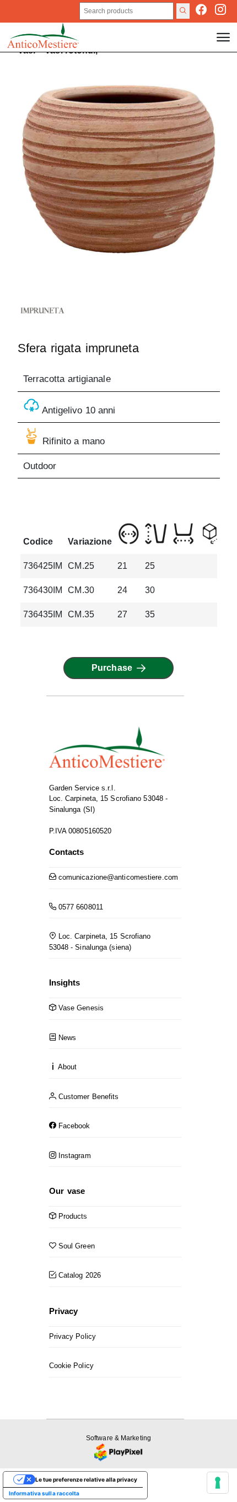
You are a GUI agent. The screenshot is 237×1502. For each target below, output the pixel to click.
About (66, 1067)
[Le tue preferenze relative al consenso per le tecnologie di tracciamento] (217, 1482)
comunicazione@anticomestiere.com (117, 877)
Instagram (73, 1155)
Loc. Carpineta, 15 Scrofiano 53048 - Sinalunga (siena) (100, 941)
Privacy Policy (72, 1336)
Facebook (73, 1126)
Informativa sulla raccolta (44, 1493)
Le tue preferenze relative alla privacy (86, 1479)
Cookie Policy (71, 1365)
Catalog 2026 (78, 1275)
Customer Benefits (87, 1096)
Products (72, 1216)
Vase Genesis (80, 1008)
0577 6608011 (79, 907)
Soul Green (75, 1246)
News (66, 1037)
